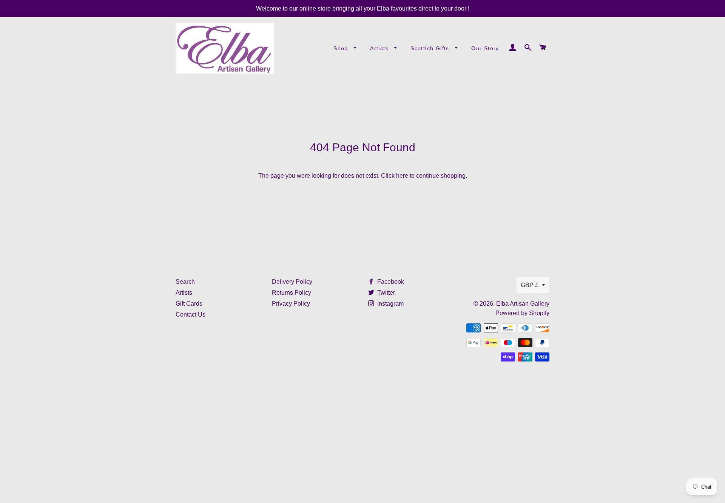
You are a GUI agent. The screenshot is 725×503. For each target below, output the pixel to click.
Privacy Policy (291, 303)
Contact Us (190, 314)
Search (185, 281)
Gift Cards (189, 303)
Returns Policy (291, 292)
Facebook (390, 281)
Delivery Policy (292, 281)
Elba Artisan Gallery (522, 303)
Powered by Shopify (522, 313)
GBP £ (529, 285)
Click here (394, 175)
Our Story (485, 48)
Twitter (385, 292)
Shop (341, 48)
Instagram (390, 303)
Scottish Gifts (430, 48)
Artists (380, 48)
